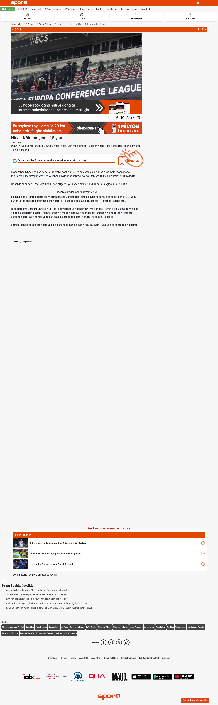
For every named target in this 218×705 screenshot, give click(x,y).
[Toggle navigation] (204, 3)
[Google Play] (163, 676)
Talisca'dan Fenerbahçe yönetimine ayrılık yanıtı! (55, 553)
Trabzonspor (180, 627)
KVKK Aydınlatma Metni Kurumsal (154, 658)
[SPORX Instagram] (111, 642)
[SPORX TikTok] (126, 642)
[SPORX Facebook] (103, 642)
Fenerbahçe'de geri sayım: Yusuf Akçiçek (51, 564)
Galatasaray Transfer (195, 627)
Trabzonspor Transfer (44, 633)
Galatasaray (149, 627)
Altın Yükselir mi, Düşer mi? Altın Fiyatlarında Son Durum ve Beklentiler (38, 590)
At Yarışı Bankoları (53, 9)
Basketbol (145, 9)
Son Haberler (112, 9)
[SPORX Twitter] (119, 642)
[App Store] (141, 676)
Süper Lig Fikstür (104, 627)
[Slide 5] (122, 612)
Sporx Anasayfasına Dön (195, 700)
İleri (200, 29)
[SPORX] (109, 697)
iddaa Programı (136, 627)
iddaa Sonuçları (70, 633)
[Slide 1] (101, 612)
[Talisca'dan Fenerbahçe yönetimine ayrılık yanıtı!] (20, 553)
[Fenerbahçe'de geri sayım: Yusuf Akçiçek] (20, 564)
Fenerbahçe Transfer (10, 633)
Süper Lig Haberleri (120, 627)
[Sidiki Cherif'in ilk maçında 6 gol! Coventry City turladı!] (20, 542)
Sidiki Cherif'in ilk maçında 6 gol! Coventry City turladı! (57, 543)
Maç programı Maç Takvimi (13, 627)
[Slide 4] (117, 612)
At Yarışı (64, 627)
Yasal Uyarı (96, 658)
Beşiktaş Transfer (27, 633)
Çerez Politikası (111, 658)
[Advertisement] (44, 387)
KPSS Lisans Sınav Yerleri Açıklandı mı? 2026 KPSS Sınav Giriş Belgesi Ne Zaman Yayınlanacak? (49, 608)
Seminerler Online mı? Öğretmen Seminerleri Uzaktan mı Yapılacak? (36, 594)
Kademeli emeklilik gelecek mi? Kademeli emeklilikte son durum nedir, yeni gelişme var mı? (46, 603)
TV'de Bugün (71, 9)
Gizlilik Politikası (128, 658)
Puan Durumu (86, 9)
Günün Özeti (36, 9)
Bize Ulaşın (53, 658)
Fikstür (99, 9)
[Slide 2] (106, 612)
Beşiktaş (170, 627)
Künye (64, 658)
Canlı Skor (30, 627)
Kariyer (73, 658)
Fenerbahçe (160, 627)
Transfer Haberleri (77, 627)
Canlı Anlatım (54, 627)
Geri (19, 29)
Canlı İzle (58, 633)
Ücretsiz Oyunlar (129, 9)
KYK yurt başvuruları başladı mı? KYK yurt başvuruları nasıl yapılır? (36, 599)
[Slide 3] (111, 612)
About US (83, 658)
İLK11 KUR (22, 9)
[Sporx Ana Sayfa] (19, 3)
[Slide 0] (95, 612)
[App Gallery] (184, 676)
